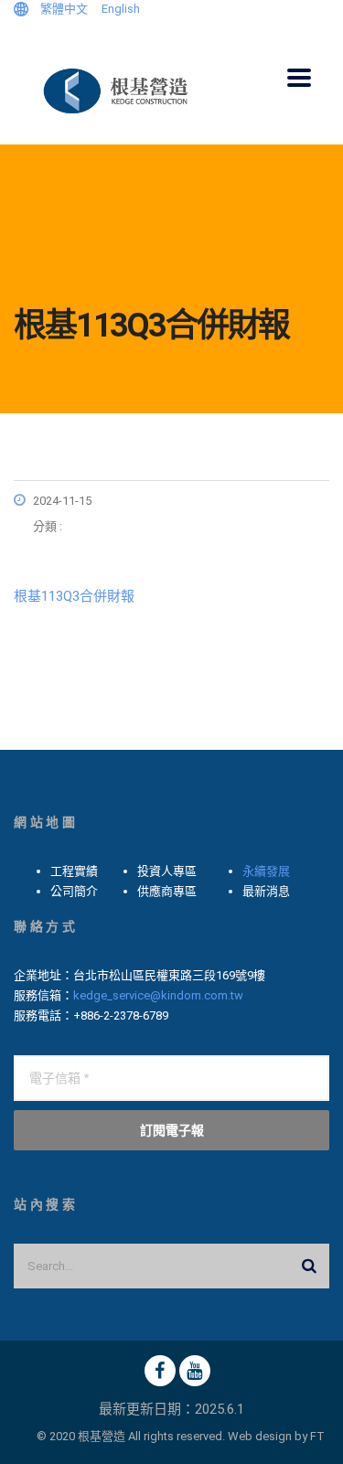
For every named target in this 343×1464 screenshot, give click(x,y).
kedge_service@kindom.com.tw (158, 995)
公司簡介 (74, 891)
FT (317, 1436)
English (121, 9)
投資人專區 (167, 871)
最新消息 (266, 891)
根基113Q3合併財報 (74, 596)
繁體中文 (64, 9)
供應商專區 (167, 891)
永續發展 (266, 871)
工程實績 (74, 871)
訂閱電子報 (172, 1129)
